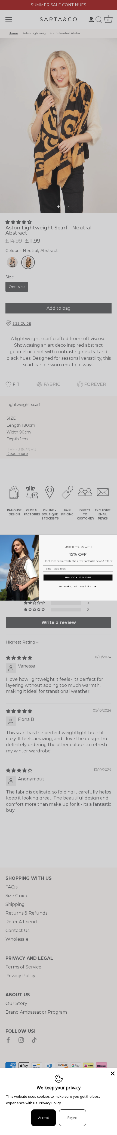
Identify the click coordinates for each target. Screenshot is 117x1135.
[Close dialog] (113, 537)
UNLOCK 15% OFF (78, 577)
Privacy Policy (50, 1102)
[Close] (112, 1073)
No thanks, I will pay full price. (78, 586)
